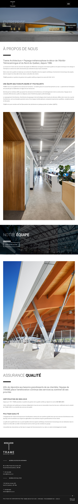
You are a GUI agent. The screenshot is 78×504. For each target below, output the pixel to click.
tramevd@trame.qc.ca (8, 491)
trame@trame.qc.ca (8, 474)
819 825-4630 (8, 489)
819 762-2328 (8, 472)
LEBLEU (58, 499)
